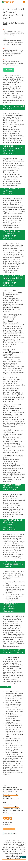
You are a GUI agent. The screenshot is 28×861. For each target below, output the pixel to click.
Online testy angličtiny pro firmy (11, 798)
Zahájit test (9, 69)
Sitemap (5, 812)
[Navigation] (23, 2)
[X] (7, 818)
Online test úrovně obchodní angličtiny (12, 789)
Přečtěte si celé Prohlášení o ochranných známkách (14, 857)
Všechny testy (6, 796)
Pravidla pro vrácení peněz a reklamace (13, 810)
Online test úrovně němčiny (10, 791)
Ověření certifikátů (9, 829)
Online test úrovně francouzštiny (11, 793)
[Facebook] (4, 818)
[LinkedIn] (10, 818)
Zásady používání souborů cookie (11, 808)
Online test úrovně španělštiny (10, 794)
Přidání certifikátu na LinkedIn (10, 814)
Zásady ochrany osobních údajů (11, 806)
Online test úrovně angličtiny (10, 787)
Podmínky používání (8, 805)
